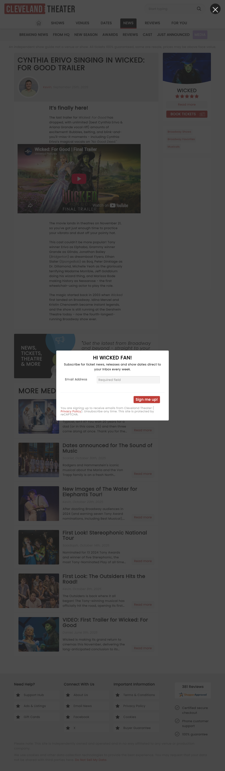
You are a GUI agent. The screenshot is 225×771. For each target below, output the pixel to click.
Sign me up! (147, 399)
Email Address (76, 379)
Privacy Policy (71, 411)
